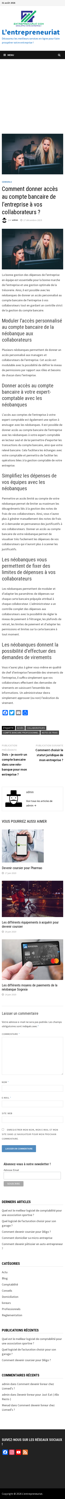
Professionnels (11, 1309)
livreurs (6, 1303)
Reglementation (12, 1315)
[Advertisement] (32, 93)
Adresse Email (11, 1170)
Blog (5, 1278)
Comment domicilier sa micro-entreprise (27, 1238)
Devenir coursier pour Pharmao (22, 868)
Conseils (7, 181)
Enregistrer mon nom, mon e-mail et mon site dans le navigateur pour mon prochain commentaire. (30, 1134)
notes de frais (50, 732)
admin (15, 220)
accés (20, 727)
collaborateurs (36, 727)
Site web (7, 1113)
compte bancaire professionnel (20, 732)
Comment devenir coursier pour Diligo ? (26, 1232)
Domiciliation (10, 1297)
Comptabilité (10, 1284)
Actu (5, 1272)
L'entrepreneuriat (32, 1493)
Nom (5, 1082)
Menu (11, 55)
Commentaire (11, 1034)
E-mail (6, 1097)
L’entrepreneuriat (31, 31)
